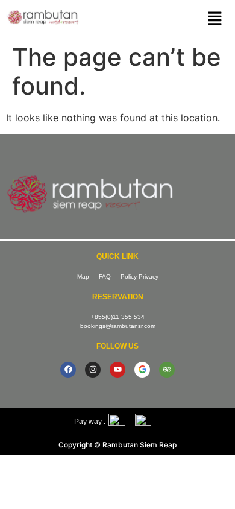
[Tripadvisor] (167, 370)
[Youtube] (117, 370)
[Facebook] (68, 370)
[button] (215, 19)
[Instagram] (93, 370)
